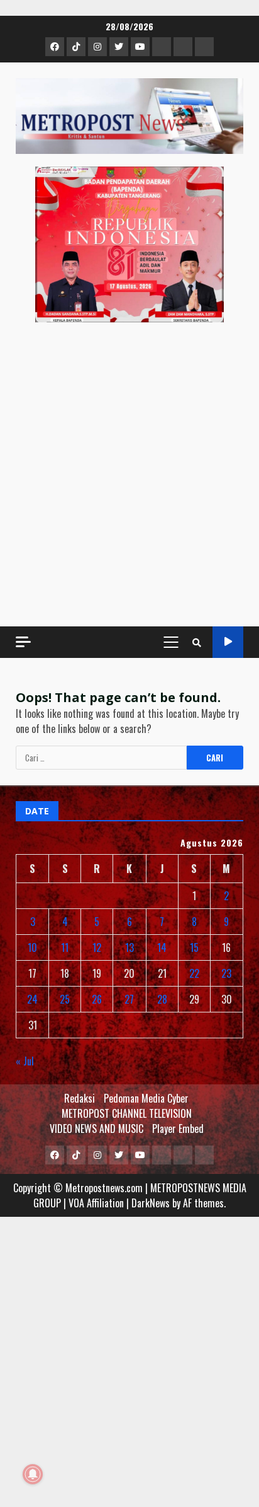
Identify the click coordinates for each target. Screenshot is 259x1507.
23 (226, 973)
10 (32, 947)
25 (65, 999)
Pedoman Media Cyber (146, 1098)
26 (97, 999)
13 (129, 947)
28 (162, 999)
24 (32, 999)
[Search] (196, 642)
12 (96, 947)
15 (194, 947)
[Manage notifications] (33, 1474)
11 (65, 947)
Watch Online (227, 642)
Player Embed (178, 1128)
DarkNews (150, 1203)
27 (129, 999)
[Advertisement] (129, 474)
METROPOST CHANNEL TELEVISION (127, 1113)
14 (162, 947)
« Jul (25, 1061)
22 (194, 973)
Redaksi (79, 1098)
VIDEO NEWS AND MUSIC (96, 1128)
